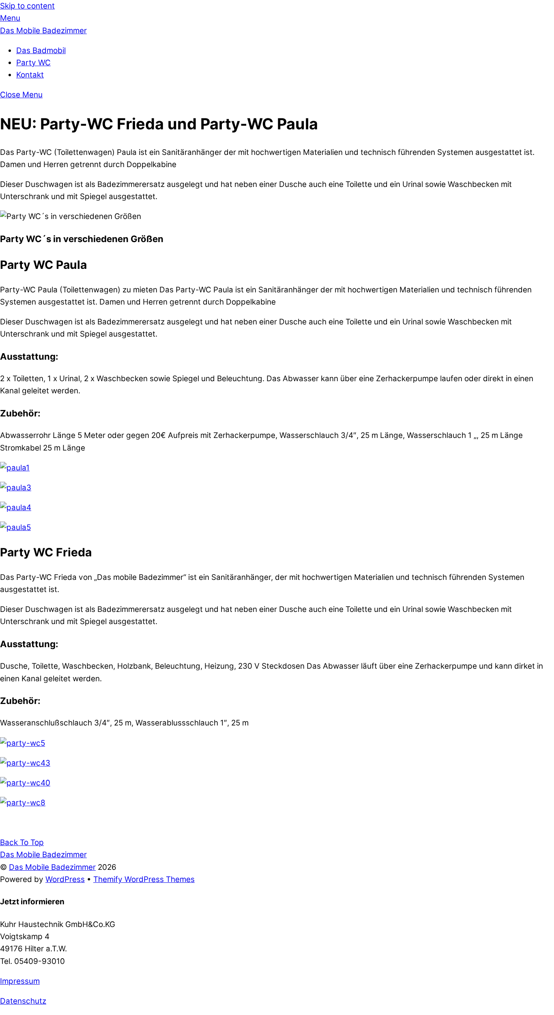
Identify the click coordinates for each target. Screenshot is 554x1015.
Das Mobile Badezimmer (52, 867)
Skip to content (27, 6)
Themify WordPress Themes (144, 879)
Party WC (33, 62)
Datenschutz (23, 1001)
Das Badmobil (41, 50)
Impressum (20, 981)
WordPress (65, 879)
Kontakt (30, 74)
